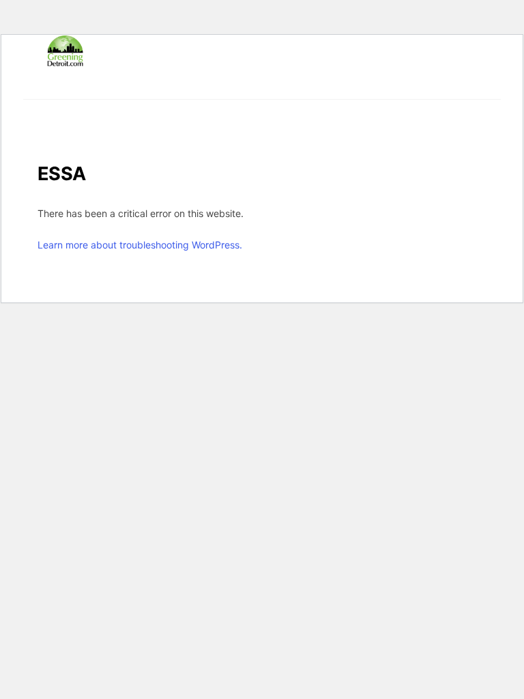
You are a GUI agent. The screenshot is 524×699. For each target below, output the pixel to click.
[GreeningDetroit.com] (65, 60)
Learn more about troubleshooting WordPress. (140, 245)
